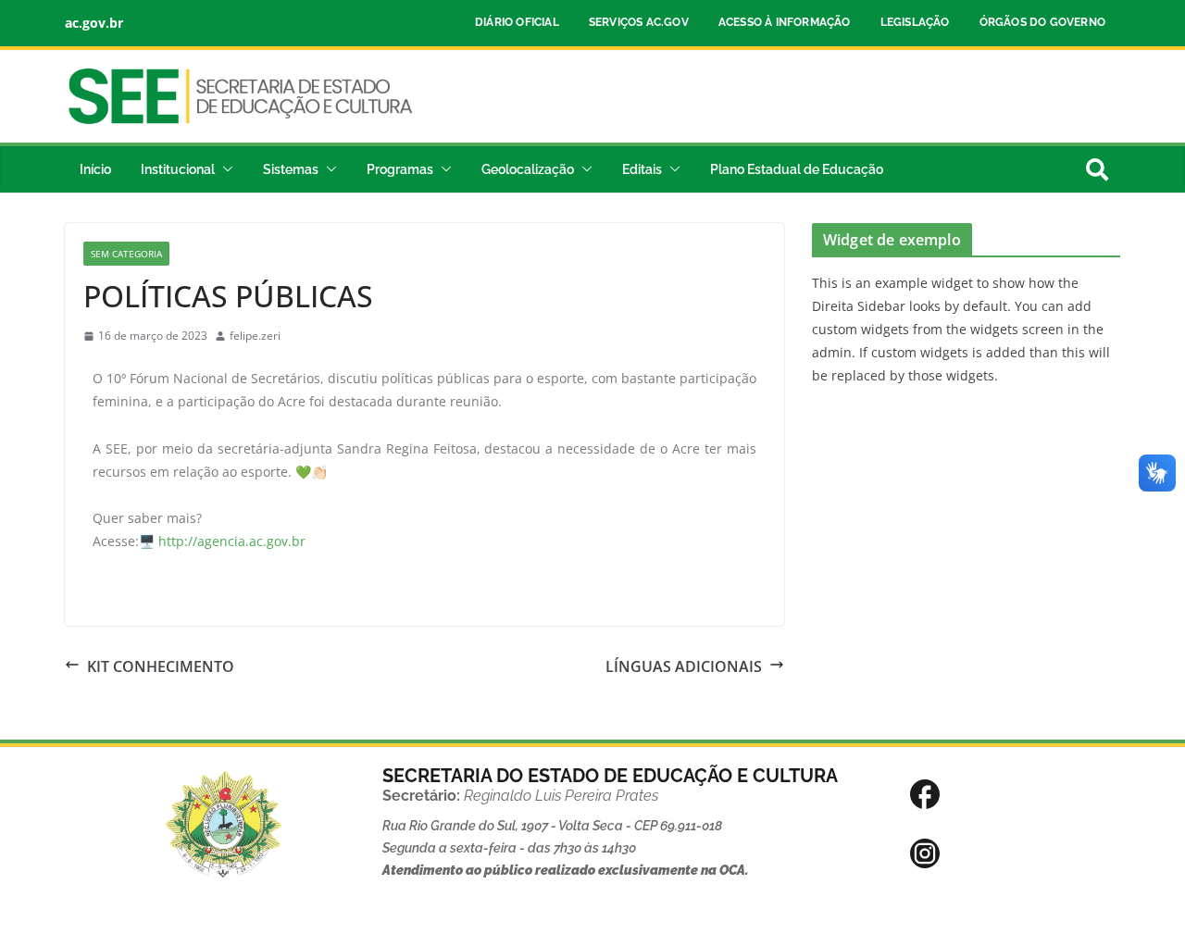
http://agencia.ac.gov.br (232, 541)
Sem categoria (126, 253)
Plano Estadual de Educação (796, 169)
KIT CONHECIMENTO (160, 666)
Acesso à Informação (784, 22)
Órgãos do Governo (1042, 22)
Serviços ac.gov (639, 22)
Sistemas (290, 169)
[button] (224, 169)
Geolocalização (527, 169)
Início (95, 169)
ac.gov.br (94, 22)
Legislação (915, 22)
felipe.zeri (255, 335)
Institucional (178, 169)
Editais (642, 169)
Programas (400, 169)
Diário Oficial (517, 22)
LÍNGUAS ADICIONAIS (683, 666)
